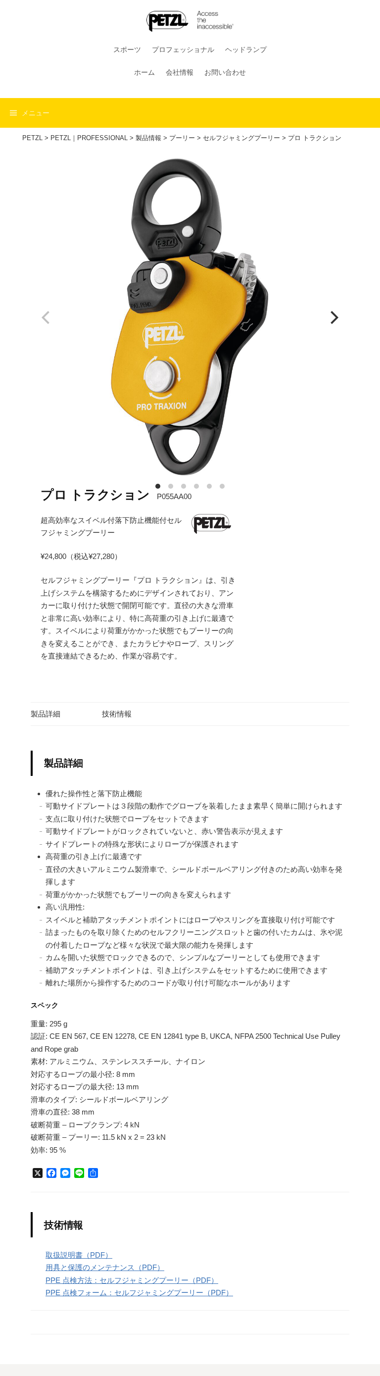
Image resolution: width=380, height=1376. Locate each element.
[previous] (47, 318)
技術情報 (117, 714)
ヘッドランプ (246, 49)
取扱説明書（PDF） (79, 1255)
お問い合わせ (225, 72)
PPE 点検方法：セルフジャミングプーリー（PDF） (132, 1280)
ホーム (144, 72)
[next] (333, 318)
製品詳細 (45, 714)
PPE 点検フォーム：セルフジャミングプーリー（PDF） (139, 1292)
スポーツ (127, 49)
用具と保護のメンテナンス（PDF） (105, 1267)
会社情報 (179, 72)
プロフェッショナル (183, 49)
